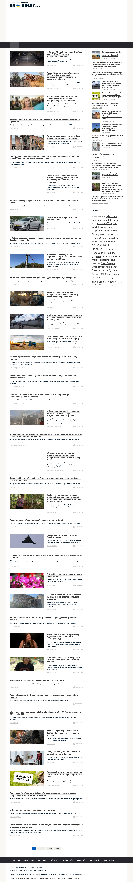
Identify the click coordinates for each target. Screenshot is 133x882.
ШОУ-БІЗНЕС (95, 45)
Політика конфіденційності (40, 878)
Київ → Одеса (42, 860)
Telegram (112, 223)
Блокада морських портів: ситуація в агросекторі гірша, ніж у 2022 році (111, 54)
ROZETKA (102, 223)
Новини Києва (15, 527)
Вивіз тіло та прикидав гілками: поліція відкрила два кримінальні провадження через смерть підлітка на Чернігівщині (112, 187)
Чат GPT (113, 282)
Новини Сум (14, 128)
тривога (114, 285)
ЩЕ (104, 45)
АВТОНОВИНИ (73, 45)
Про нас (12, 878)
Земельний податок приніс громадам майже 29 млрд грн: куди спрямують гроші (112, 95)
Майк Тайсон (99, 259)
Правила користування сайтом (61, 878)
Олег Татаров (108, 263)
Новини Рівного (15, 167)
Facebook (97, 220)
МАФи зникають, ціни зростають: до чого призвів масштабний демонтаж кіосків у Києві (112, 84)
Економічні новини (53, 328)
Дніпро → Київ (68, 860)
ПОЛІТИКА (33, 45)
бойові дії (101, 285)
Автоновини (14, 209)
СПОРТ (85, 45)
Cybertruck (111, 216)
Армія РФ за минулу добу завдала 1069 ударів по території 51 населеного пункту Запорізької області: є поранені (112, 115)
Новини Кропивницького (18, 445)
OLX (109, 220)
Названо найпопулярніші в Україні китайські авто (111, 174)
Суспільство (106, 148)
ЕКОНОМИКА (61, 45)
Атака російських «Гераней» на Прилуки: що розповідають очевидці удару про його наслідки (107, 74)
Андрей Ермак (109, 230)
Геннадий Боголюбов (102, 238)
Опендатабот (99, 266)
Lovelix (104, 220)
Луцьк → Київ (81, 860)
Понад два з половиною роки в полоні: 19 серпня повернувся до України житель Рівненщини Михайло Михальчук (107, 64)
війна (106, 285)
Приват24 (112, 266)
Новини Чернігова (16, 487)
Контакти (76, 878)
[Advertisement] (66, 26)
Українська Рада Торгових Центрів (111, 278)
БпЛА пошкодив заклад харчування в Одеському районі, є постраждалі (105, 104)
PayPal (115, 220)
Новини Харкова (15, 802)
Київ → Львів (16, 860)
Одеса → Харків (94, 860)
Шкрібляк (95, 285)
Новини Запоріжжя (53, 88)
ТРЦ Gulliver (106, 274)
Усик (106, 281)
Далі (57, 848)
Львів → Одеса (29, 860)
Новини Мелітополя (53, 111)
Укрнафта (97, 281)
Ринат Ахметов (100, 270)
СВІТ (51, 45)
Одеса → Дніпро (108, 860)
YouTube (96, 227)
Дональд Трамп (100, 245)
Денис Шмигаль (107, 241)
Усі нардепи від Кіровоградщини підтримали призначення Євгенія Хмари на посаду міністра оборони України (106, 165)
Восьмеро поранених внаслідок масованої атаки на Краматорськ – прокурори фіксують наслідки (107, 198)
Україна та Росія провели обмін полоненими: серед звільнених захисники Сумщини (107, 156)
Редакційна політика (23, 878)
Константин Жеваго (110, 256)
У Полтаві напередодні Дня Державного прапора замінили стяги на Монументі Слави (112, 127)
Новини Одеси (15, 284)
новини (109, 285)
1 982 (50, 848)
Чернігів (119, 282)
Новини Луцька (52, 65)
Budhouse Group (98, 217)
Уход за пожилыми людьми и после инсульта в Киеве (112, 144)
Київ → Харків (54, 860)
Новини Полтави (15, 247)
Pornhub (94, 224)
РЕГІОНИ (43, 45)
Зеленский (99, 249)
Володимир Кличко (105, 234)
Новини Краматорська (17, 368)
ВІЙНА (23, 45)
